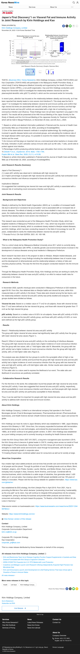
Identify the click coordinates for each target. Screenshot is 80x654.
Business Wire (15, 80)
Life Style (14, 585)
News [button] (11, 7)
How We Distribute (8, 625)
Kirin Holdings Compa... (27, 585)
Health (5, 585)
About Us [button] (53, 7)
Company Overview (59, 635)
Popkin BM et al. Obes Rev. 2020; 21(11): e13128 (21, 154)
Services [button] (32, 7)
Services (5, 619)
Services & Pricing (8, 628)
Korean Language (58, 647)
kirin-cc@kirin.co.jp (9, 531)
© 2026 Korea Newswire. (9, 651)
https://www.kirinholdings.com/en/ (22, 513)
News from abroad (33, 628)
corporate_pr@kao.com (11, 542)
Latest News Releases (35, 622)
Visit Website (20, 608)
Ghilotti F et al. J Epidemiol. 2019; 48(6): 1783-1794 (24, 151)
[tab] (14, 619)
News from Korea (33, 625)
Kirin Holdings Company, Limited (14, 27)
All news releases (8, 575)
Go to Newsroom (7, 601)
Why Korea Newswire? (10, 622)
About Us (56, 632)
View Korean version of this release (17, 518)
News (29, 619)
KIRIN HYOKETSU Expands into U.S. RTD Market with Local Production (28, 562)
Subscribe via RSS (8, 603)
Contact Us (57, 619)
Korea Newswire (28, 80)
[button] (74, 2)
